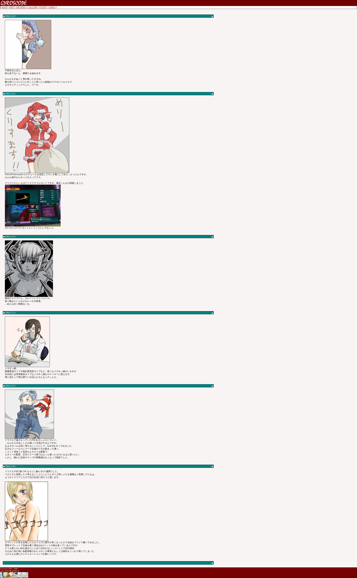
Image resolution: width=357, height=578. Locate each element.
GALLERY (32, 7)
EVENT (43, 7)
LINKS (52, 7)
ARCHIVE (21, 7)
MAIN (5, 7)
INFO (11, 7)
